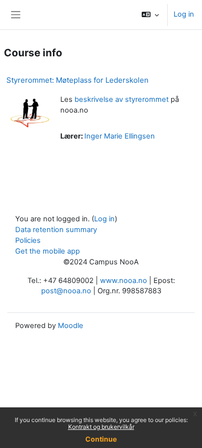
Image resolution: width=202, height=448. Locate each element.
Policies (28, 240)
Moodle (70, 325)
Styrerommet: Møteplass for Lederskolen (77, 80)
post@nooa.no (66, 290)
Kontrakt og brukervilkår (101, 426)
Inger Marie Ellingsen (119, 136)
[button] (150, 14)
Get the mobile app (47, 251)
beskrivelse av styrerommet (122, 99)
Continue (101, 439)
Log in (184, 14)
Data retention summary (56, 229)
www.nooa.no (123, 280)
